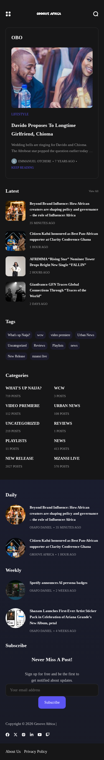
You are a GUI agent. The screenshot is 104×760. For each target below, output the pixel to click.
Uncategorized (22, 423)
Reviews (63, 423)
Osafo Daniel (41, 527)
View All (93, 191)
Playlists (16, 441)
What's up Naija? (24, 388)
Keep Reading (22, 167)
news (59, 441)
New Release (20, 458)
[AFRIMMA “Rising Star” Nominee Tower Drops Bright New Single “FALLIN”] (16, 266)
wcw (59, 388)
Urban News (67, 406)
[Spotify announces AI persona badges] (16, 590)
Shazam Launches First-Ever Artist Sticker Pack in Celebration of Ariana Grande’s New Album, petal (63, 617)
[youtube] (40, 735)
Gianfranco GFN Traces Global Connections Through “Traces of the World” (58, 290)
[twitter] (15, 735)
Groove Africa (42, 554)
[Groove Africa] (52, 13)
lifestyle (20, 114)
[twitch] (48, 735)
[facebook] (7, 735)
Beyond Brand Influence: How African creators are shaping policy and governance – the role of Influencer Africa (64, 209)
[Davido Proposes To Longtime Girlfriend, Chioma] (52, 77)
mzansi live (67, 458)
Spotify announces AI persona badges (58, 583)
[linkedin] (32, 735)
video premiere (23, 406)
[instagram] (24, 735)
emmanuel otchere (34, 161)
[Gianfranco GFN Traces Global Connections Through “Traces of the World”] (16, 292)
